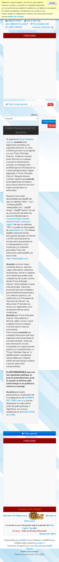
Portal (11, 104)
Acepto (52, 3)
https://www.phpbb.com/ (17, 258)
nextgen (39, 542)
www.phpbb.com (16, 230)
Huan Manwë (35, 545)
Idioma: (34, 115)
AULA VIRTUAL (34, 20)
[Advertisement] (29, 67)
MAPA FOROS (14, 20)
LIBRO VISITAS (15, 27)
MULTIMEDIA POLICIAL (16, 24)
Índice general (21, 104)
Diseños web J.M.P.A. (47, 534)
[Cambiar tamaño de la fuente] (50, 104)
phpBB (22, 540)
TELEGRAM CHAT (41, 24)
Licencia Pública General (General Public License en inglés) (18, 221)
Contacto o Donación (41, 27)
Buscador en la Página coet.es (15, 516)
